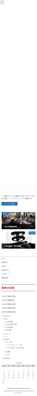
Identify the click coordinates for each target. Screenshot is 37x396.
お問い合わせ (5, 270)
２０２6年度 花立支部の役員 (15, 347)
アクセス (7, 354)
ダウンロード (5, 274)
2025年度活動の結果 (11, 324)
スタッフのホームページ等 (14, 345)
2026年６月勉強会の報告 (9, 304)
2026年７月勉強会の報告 (9, 296)
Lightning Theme (22, 391)
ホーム (3, 258)
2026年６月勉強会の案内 (9, 308)
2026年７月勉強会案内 (8, 300)
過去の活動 (8, 330)
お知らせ (4, 266)
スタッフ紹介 (9, 342)
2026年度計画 (9, 327)
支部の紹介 (5, 262)
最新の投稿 (5, 278)
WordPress (12, 391)
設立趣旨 (7, 351)
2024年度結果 (9, 321)
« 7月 (3, 383)
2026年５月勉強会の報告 (9, 312)
